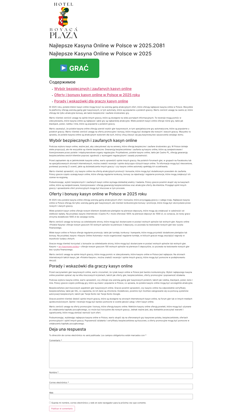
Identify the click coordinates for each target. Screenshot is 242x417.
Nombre (53, 372)
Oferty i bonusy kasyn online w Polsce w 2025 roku (97, 95)
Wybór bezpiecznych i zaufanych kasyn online (93, 89)
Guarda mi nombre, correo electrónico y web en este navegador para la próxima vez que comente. (98, 403)
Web (51, 393)
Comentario (55, 340)
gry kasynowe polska (68, 246)
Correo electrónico (59, 382)
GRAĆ (78, 68)
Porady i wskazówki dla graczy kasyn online (91, 101)
